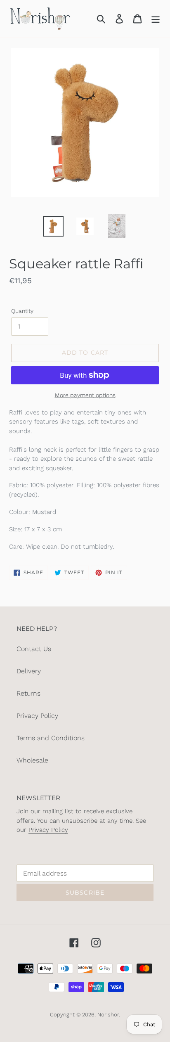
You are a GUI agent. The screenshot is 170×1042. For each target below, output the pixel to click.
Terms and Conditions (51, 738)
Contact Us (34, 649)
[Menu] (155, 18)
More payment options (85, 395)
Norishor (108, 1014)
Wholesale (32, 760)
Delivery (29, 671)
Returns (28, 693)
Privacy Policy (37, 716)
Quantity (22, 311)
